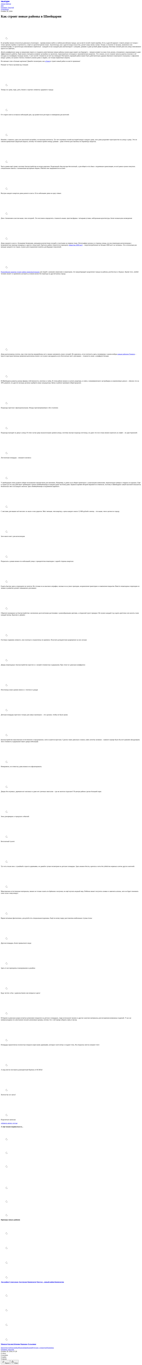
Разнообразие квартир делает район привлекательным (20, 272)
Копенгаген (32, 1282)
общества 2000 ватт (76, 245)
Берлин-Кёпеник (13, 1344)
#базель (20, 1348)
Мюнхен (4, 1344)
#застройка (14, 1348)
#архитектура (5, 1348)
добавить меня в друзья (9, 1123)
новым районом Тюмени (126, 354)
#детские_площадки (39, 1348)
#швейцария (27, 1348)
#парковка (50, 1348)
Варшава (23, 1344)
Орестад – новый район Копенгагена (50, 1282)
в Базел (47, 61)
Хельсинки (32, 1344)
